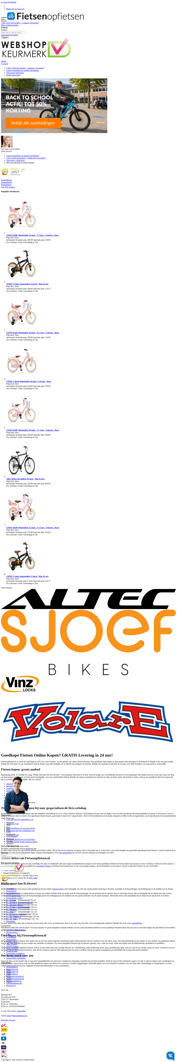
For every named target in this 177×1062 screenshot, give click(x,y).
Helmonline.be (12, 969)
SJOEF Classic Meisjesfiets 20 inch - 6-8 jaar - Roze (28, 381)
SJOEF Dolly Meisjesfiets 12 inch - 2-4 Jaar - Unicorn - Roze (32, 528)
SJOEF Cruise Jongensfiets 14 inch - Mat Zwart (27, 284)
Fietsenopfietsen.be (14, 983)
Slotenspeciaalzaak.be (15, 979)
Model (3, 61)
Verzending (11, 889)
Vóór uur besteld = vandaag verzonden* (20, 23)
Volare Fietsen (12, 949)
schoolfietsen (136, 923)
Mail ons (20, 828)
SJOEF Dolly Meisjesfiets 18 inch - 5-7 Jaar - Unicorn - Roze (32, 430)
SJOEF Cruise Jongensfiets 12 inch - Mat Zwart (27, 576)
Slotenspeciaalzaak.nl (15, 976)
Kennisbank (11, 900)
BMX (8, 935)
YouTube (22, 842)
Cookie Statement (13, 917)
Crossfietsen (11, 937)
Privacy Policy (12, 919)
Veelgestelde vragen (14, 898)
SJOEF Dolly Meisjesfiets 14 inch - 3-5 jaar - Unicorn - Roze (32, 235)
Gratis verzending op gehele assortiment (22, 70)
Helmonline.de (12, 972)
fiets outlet (33, 878)
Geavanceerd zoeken (9, 35)
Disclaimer (10, 921)
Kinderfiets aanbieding (15, 953)
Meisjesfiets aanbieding (15, 956)
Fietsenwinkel (12, 951)
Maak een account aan (15, 9)
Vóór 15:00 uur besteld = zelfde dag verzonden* (26, 158)
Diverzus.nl (11, 986)
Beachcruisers (12, 932)
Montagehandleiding (14, 905)
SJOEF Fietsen (12, 946)
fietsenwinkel (57, 889)
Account (4, 64)
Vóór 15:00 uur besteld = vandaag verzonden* (25, 68)
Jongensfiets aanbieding (16, 958)
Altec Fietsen (11, 944)
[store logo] (45, 20)
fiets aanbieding (65, 853)
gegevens (29, 848)
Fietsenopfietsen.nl (14, 981)
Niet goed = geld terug (15, 160)
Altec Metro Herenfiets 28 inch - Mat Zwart (25, 479)
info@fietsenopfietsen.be (17, 1016)
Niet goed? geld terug (15, 73)
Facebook (20, 839)
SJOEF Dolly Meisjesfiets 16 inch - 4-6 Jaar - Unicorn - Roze (32, 333)
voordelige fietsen (43, 866)
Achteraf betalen (13, 893)
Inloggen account (8, 1020)
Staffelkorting (11, 910)
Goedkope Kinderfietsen (16, 930)
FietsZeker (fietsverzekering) (18, 907)
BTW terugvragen (13, 896)
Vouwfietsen (11, 939)
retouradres (21, 1011)
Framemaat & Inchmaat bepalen (19, 903)
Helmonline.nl (12, 967)
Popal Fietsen (11, 942)
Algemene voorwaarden (16, 914)
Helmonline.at (12, 974)
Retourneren (11, 891)
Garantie (9, 912)
